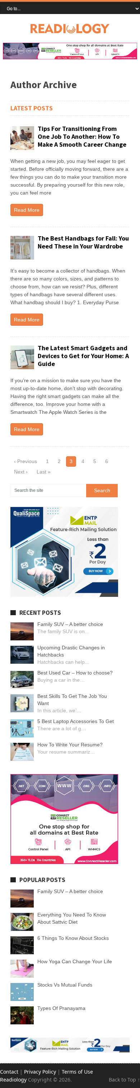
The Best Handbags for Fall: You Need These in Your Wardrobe (83, 242)
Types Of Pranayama (61, 1008)
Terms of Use (77, 1071)
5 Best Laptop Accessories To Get (75, 721)
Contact (9, 1071)
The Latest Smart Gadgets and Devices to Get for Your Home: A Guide (83, 356)
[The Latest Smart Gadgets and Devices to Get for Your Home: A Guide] (22, 357)
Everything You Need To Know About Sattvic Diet (71, 918)
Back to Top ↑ (124, 1079)
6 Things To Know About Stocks (73, 938)
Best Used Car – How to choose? (75, 673)
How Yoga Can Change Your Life (74, 961)
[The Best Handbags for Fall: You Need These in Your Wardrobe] (22, 248)
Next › (21, 472)
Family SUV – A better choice (70, 624)
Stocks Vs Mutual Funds (64, 985)
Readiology (13, 1079)
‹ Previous (25, 461)
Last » (44, 472)
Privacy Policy (40, 1071)
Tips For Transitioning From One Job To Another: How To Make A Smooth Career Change (82, 136)
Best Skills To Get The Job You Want (72, 699)
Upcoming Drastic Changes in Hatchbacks (71, 651)
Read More (26, 210)
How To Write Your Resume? (70, 745)
